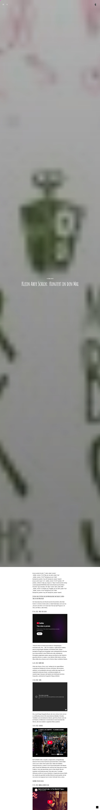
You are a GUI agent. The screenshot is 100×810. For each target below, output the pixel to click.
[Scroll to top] (97, 807)
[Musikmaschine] (95, 4)
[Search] (7, 4)
